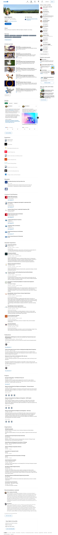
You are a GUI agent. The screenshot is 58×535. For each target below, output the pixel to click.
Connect (46, 9)
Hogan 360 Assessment (12, 196)
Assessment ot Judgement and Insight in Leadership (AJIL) (19, 202)
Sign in (52, 1)
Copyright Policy (41, 532)
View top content (47, 82)
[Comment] (12, 129)
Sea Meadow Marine (11, 264)
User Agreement (18, 532)
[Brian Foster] (6, 408)
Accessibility (13, 532)
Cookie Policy (36, 532)
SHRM (9, 232)
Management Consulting (32, 35)
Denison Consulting (11, 210)
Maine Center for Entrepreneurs (13, 254)
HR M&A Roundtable (11, 273)
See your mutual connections (12, 21)
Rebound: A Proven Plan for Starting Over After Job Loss (16, 356)
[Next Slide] (38, 118)
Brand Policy (45, 532)
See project (7, 384)
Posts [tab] (6, 103)
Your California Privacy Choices (29, 532)
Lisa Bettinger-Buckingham (14, 120)
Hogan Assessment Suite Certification (15, 213)
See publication (7, 347)
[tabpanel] (21, 117)
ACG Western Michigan (12, 283)
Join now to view (8, 515)
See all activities (8, 132)
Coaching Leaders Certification (14, 225)
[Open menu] (37, 14)
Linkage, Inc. (10, 220)
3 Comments (11, 127)
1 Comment (26, 127)
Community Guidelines (7, 534)
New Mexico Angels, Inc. (12, 294)
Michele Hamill (7, 120)
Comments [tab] (10, 103)
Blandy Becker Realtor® (8, 121)
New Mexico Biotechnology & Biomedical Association (17, 307)
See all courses (43, 99)
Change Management (12, 35)
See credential (10, 200)
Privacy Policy (23, 532)
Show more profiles (44, 54)
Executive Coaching (19, 35)
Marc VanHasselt (15, 121)
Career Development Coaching (17, 37)
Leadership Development (8, 37)
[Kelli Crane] (6, 395)
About (10, 532)
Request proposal (8, 39)
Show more (7, 95)
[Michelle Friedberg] (6, 422)
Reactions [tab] (15, 103)
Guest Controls (50, 532)
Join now (47, 1)
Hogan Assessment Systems (12, 197)
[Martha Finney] (6, 345)
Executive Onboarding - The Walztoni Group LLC (14, 377)
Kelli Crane (12, 122)
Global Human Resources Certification (15, 231)
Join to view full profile (10, 528)
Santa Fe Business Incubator (12, 316)
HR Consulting (7, 35)
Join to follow (8, 23)
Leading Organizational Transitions (14, 219)
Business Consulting (25, 35)
